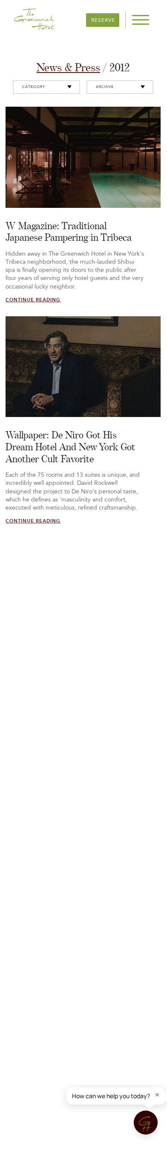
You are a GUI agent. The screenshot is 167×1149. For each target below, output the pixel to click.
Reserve (103, 20)
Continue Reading (33, 300)
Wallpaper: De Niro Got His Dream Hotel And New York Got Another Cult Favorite (70, 447)
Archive (105, 87)
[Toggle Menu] (140, 19)
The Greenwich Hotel (34, 19)
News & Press (68, 68)
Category (33, 87)
